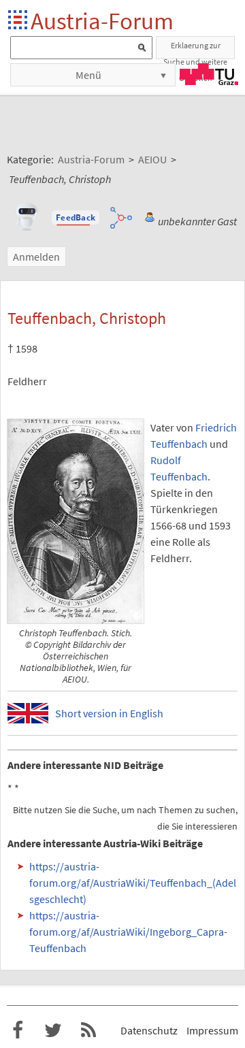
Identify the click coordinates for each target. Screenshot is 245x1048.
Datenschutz (149, 1030)
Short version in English (109, 713)
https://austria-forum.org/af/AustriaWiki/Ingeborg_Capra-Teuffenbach (128, 931)
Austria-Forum (102, 20)
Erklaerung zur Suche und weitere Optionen (195, 49)
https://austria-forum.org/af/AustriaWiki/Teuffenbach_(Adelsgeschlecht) (132, 882)
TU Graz (209, 74)
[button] (75, 217)
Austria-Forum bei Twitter (53, 1030)
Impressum (212, 1030)
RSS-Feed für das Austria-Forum (88, 1030)
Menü (88, 75)
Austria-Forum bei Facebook (18, 1030)
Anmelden (36, 256)
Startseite (19, 21)
